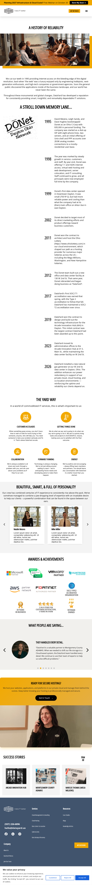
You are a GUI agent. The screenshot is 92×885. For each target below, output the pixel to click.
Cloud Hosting (35, 821)
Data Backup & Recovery (38, 837)
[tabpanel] (46, 524)
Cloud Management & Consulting (40, 815)
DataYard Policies (8, 856)
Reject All (67, 878)
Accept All (82, 878)
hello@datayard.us (15, 828)
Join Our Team (7, 861)
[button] (86, 11)
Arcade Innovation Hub (16, 787)
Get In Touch (46, 698)
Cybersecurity (35, 832)
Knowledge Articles (68, 826)
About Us (6, 850)
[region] (46, 875)
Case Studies (66, 815)
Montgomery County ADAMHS (45, 789)
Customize (53, 878)
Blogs (64, 821)
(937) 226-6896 (12, 824)
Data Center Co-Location (38, 826)
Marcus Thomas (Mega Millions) (75, 789)
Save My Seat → (79, 3)
